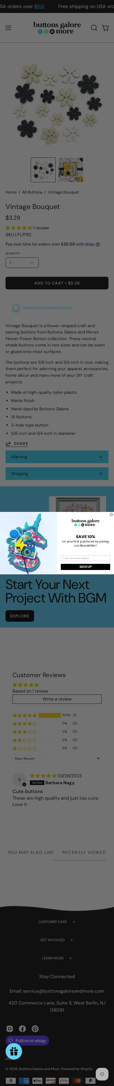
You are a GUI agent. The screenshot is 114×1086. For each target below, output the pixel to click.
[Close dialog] (111, 514)
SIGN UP (85, 566)
